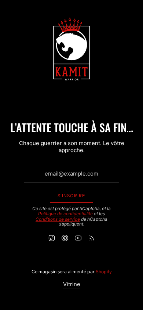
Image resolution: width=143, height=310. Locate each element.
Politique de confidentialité (65, 213)
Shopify (104, 271)
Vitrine (71, 284)
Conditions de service (58, 219)
